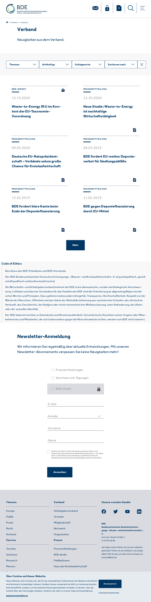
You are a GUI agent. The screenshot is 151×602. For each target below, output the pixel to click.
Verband (24, 22)
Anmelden (59, 472)
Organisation (61, 534)
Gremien (59, 516)
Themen (14, 22)
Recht (9, 528)
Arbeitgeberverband (66, 510)
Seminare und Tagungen (72, 378)
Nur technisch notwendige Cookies (109, 592)
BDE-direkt (63, 388)
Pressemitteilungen (69, 370)
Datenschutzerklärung (17, 596)
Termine (11, 548)
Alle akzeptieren (110, 584)
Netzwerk (59, 528)
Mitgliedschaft (62, 522)
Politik (9, 516)
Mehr (75, 245)
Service (11, 540)
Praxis (9, 522)
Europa (10, 510)
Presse (58, 540)
